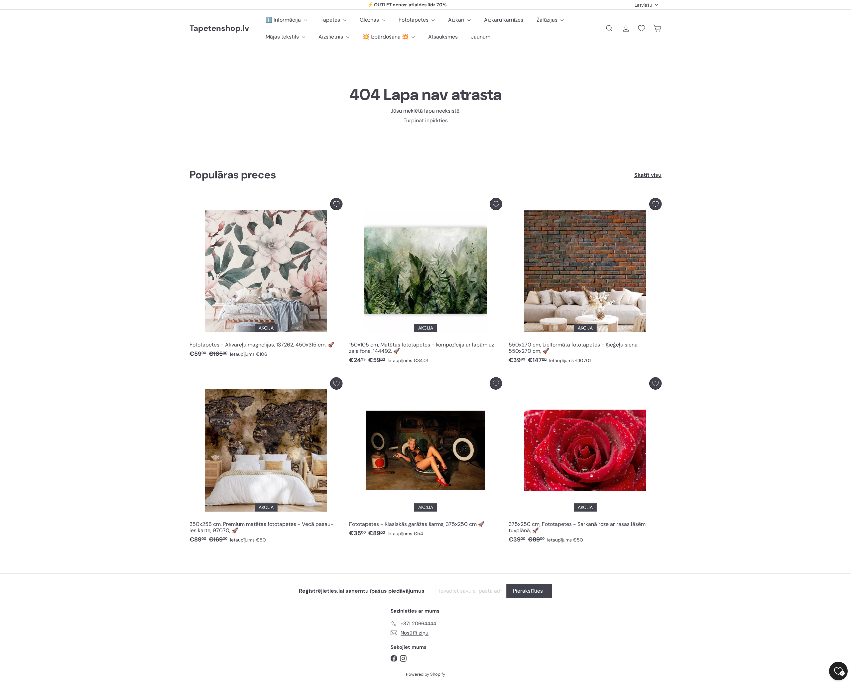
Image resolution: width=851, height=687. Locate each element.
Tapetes (330, 19)
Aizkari (457, 19)
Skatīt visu (648, 175)
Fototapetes (414, 19)
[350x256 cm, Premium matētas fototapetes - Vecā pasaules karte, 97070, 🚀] (265, 462)
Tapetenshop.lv (219, 28)
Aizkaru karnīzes (503, 19)
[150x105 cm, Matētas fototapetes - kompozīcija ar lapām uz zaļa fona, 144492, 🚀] (425, 283)
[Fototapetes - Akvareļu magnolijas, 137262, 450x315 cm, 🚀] (265, 279)
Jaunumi (481, 36)
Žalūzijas (548, 19)
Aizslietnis (331, 36)
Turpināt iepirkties (426, 120)
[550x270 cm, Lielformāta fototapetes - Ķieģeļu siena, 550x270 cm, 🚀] (585, 283)
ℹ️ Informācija (284, 19)
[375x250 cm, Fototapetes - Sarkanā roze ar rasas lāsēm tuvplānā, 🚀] (585, 462)
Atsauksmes (443, 36)
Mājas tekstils (283, 36)
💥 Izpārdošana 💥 (386, 36)
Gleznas (370, 19)
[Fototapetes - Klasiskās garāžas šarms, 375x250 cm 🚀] (425, 459)
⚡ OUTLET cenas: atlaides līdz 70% (407, 5)
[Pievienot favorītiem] (336, 204)
